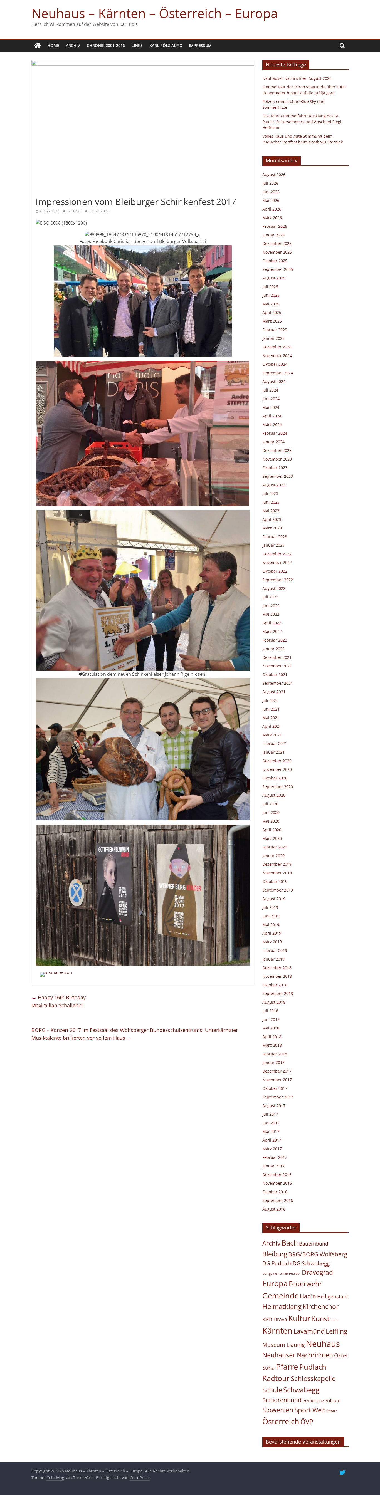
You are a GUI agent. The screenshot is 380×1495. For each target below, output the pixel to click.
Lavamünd (309, 1331)
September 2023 (277, 476)
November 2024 (277, 355)
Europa (275, 1283)
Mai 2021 (270, 717)
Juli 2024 (270, 390)
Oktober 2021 (274, 674)
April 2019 (271, 933)
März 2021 (272, 734)
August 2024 (273, 381)
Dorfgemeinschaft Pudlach (281, 1274)
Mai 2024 (270, 407)
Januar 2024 (273, 441)
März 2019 (272, 941)
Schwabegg (301, 1389)
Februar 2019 (274, 950)
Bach (290, 1243)
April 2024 (271, 416)
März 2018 (272, 1045)
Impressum (200, 45)
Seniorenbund (282, 1400)
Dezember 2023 (277, 450)
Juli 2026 (270, 183)
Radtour (276, 1378)
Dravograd (317, 1272)
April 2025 (271, 312)
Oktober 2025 (274, 260)
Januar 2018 (273, 1062)
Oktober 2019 (274, 881)
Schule (272, 1390)
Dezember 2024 (277, 347)
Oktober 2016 (274, 1191)
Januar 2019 (273, 959)
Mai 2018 (270, 1028)
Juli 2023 (270, 493)
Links (137, 45)
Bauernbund (313, 1243)
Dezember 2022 (277, 553)
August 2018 (273, 1002)
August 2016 (273, 1209)
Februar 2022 (274, 640)
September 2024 (277, 372)
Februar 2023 (274, 536)
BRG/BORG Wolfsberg (317, 1254)
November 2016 (277, 1183)
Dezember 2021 (277, 657)
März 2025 (272, 321)
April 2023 (271, 519)
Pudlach (312, 1367)
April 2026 (271, 209)
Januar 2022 (273, 648)
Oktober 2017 (274, 1088)
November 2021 (277, 666)
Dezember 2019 (277, 864)
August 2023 (273, 484)
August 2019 (273, 898)
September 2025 (277, 269)
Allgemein (46, 191)
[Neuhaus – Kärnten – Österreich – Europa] (37, 45)
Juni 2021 (271, 709)
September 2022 (277, 579)
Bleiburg (274, 1253)
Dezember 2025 (277, 243)
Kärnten (96, 211)
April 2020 (271, 829)
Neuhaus (323, 1343)
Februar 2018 (274, 1053)
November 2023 (277, 459)
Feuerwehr (305, 1283)
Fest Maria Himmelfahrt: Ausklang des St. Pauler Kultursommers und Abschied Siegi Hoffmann (301, 121)
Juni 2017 (271, 1122)
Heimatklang (282, 1306)
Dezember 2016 (277, 1174)
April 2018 (271, 1036)
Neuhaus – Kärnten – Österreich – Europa (154, 13)
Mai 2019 (270, 924)
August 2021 (273, 691)
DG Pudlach (277, 1263)
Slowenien (277, 1409)
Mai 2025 (270, 303)
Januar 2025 (273, 338)
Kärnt (335, 1320)
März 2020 (272, 838)
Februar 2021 (274, 743)
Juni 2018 (271, 1019)
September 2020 (277, 786)
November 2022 (277, 562)
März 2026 (272, 217)
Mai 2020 (270, 821)
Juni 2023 (271, 502)
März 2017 (272, 1148)
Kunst (320, 1318)
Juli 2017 (270, 1114)
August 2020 (273, 795)
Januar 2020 (273, 855)
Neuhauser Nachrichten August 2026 (297, 78)
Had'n (308, 1296)
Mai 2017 (270, 1131)
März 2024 (272, 424)
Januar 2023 (273, 545)
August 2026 (273, 174)
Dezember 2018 (277, 967)
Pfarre (287, 1366)
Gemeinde (280, 1295)
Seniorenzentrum (322, 1400)
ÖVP (107, 211)
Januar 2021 (273, 752)
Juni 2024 (271, 398)
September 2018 (277, 993)
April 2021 (271, 726)
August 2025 (273, 278)
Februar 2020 (274, 847)
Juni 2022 (271, 605)
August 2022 (273, 588)
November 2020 (277, 769)
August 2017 (273, 1105)
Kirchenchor (321, 1306)
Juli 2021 (270, 700)
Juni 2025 (271, 295)
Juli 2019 (270, 907)
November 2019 (277, 872)
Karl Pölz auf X (165, 45)
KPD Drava (274, 1319)
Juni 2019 (271, 916)
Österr (331, 1411)
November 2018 (277, 976)
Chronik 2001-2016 (106, 45)
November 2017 (277, 1079)
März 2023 (272, 528)
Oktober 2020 (274, 778)
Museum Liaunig (283, 1344)
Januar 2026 (273, 234)
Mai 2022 (270, 614)
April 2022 (271, 622)
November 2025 (277, 252)
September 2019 (277, 890)
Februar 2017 (274, 1157)
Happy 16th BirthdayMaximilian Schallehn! (58, 1001)
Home (53, 45)
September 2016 (277, 1200)
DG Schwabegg (311, 1263)
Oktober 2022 (274, 571)
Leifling (336, 1331)
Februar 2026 (274, 226)
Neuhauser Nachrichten (297, 1355)
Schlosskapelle (313, 1378)
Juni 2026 (271, 191)
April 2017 (271, 1140)
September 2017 (277, 1097)
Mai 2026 (270, 200)
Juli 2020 (270, 803)
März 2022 (272, 631)
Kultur (299, 1318)
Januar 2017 (273, 1166)
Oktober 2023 (274, 467)
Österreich (280, 1421)
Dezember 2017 (277, 1071)
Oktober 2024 (274, 364)
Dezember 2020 (277, 760)
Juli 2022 (270, 597)
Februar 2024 (274, 433)
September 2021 (277, 683)
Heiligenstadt (332, 1296)
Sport (302, 1409)
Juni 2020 (271, 812)
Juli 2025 (270, 286)
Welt (318, 1410)
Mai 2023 (270, 510)
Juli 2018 (270, 1010)
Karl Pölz (75, 211)
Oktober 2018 (274, 984)
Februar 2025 (274, 329)
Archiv (73, 45)
